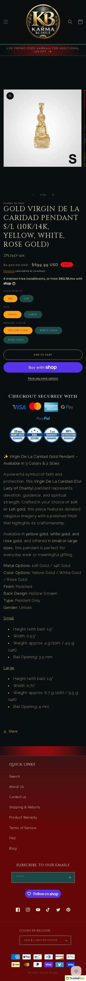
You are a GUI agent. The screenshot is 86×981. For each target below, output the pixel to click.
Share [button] (13, 731)
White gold (48, 330)
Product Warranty (23, 817)
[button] (6, 22)
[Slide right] (53, 195)
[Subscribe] (69, 877)
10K (10, 298)
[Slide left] (33, 195)
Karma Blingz (48, 972)
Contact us (17, 797)
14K (26, 298)
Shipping (9, 271)
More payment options (43, 378)
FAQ (12, 838)
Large (33, 314)
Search (14, 776)
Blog (13, 848)
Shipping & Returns (24, 807)
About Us (16, 787)
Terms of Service (22, 828)
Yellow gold (18, 330)
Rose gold (16, 339)
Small (12, 314)
